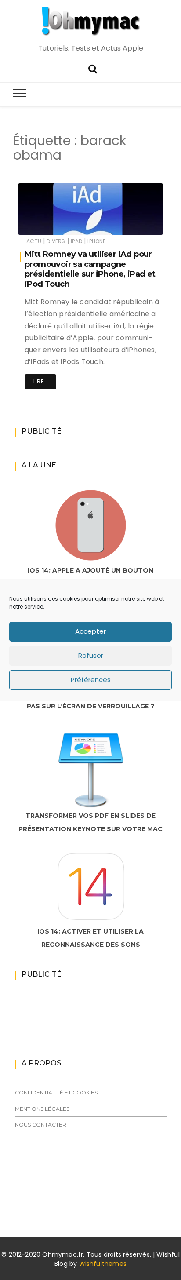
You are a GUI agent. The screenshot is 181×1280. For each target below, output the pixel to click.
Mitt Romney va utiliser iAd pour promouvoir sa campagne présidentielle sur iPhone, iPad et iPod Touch (90, 269)
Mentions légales (42, 1108)
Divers (56, 241)
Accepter (90, 631)
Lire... (40, 381)
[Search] (92, 68)
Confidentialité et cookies (56, 1092)
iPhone (96, 241)
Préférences (91, 679)
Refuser (90, 655)
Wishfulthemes (103, 1263)
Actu (33, 241)
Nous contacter (40, 1124)
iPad (76, 241)
